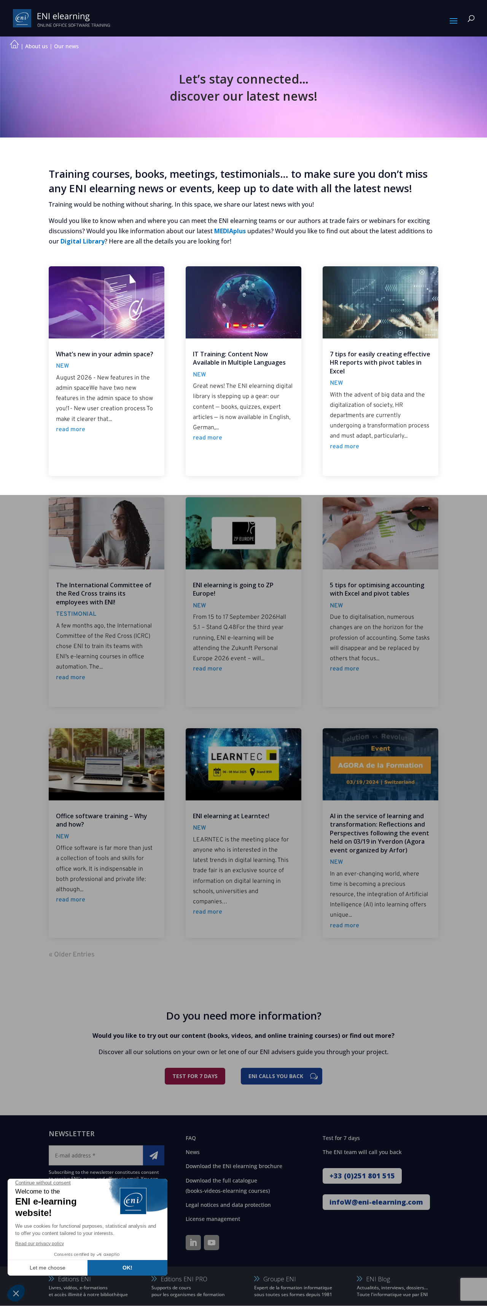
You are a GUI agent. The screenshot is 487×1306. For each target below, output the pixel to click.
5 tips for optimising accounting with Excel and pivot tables (377, 589)
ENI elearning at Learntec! (231, 816)
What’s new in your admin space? (104, 354)
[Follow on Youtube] (211, 1242)
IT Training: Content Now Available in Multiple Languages (239, 358)
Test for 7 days (195, 1076)
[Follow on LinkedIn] (193, 1242)
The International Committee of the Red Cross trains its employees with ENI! (103, 593)
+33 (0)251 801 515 (362, 1175)
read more (70, 429)
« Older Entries (72, 954)
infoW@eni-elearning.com (376, 1201)
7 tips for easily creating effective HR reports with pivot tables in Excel (380, 362)
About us (36, 46)
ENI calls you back (275, 1076)
